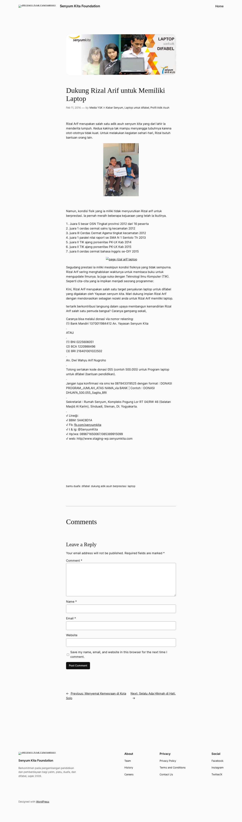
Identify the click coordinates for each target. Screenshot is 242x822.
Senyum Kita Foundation (80, 6)
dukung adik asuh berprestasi (108, 486)
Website (71, 635)
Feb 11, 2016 (73, 107)
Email (71, 618)
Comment (74, 560)
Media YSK (95, 107)
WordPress (42, 801)
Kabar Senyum (114, 107)
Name (71, 601)
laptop (131, 486)
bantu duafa (73, 486)
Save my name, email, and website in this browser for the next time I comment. (118, 654)
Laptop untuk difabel (137, 107)
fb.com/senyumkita (87, 425)
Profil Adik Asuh (159, 107)
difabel (86, 486)
